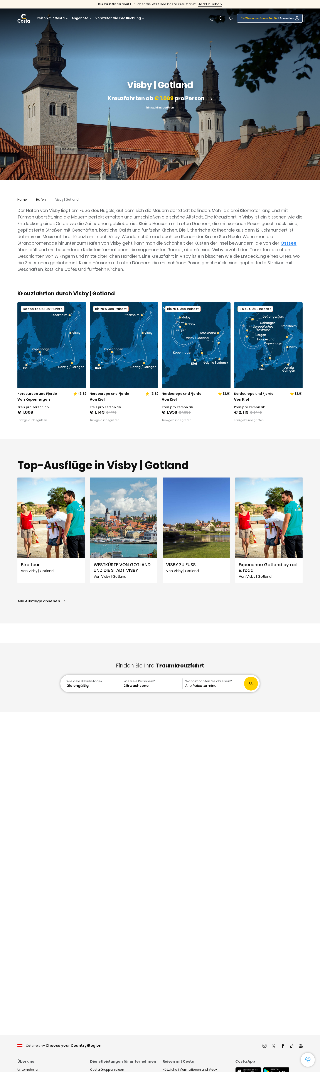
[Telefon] (211, 18)
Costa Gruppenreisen (107, 1069)
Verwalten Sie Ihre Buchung (118, 18)
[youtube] (301, 1046)
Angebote (80, 18)
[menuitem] (90, 684)
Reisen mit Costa (51, 18)
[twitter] (274, 1046)
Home (22, 199)
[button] (231, 18)
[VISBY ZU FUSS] (196, 530)
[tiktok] (291, 1046)
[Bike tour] (51, 530)
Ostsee (288, 243)
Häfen (41, 199)
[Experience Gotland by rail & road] (269, 530)
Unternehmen (28, 1069)
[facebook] (283, 1046)
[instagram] (264, 1046)
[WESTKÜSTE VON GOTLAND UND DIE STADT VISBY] (124, 530)
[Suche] (221, 18)
